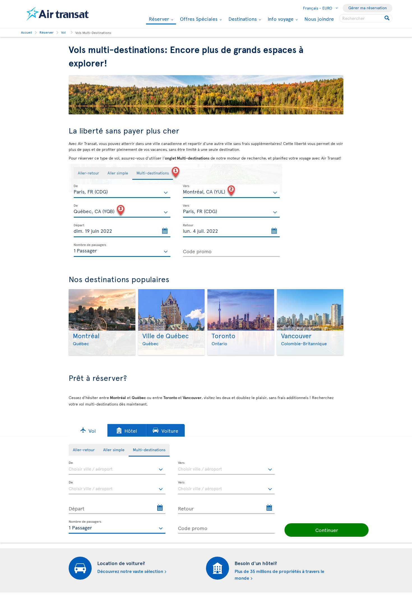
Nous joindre (319, 18)
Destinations (242, 19)
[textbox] (117, 468)
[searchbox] (365, 18)
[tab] (84, 450)
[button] (88, 430)
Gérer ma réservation (367, 7)
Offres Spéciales (198, 19)
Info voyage (280, 19)
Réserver (158, 19)
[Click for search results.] (387, 18)
